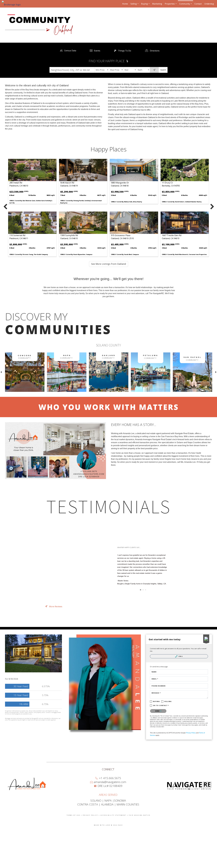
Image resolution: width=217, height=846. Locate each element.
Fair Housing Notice (139, 815)
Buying (145, 5)
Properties (171, 5)
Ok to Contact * (161, 705)
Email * (155, 679)
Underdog (209, 3)
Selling (134, 5)
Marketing (157, 3)
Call (180, 656)
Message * (156, 693)
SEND (157, 711)
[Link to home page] (12, 4)
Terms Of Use (73, 815)
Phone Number (159, 686)
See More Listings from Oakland (108, 263)
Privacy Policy (191, 733)
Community (185, 5)
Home (125, 3)
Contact (198, 3)
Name (154, 672)
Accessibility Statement (113, 815)
